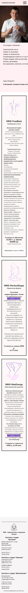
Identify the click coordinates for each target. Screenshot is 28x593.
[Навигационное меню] (24, 3)
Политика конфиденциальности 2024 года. (14, 590)
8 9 (3, 565)
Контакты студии (12, 557)
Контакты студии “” (14, 573)
